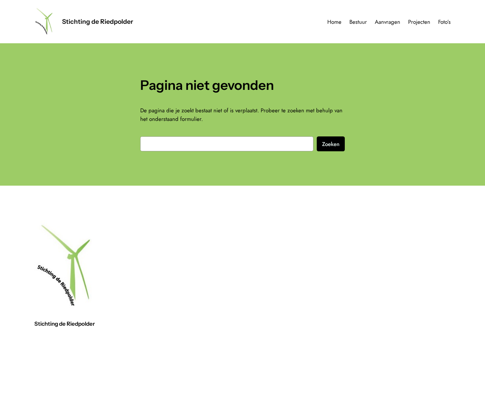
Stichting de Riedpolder (97, 21)
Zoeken (331, 144)
